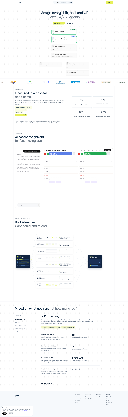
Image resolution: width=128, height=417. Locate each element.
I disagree (11, 413)
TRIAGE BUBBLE (18, 133)
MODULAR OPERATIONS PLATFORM (22, 218)
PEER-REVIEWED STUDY (20, 89)
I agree (4, 413)
